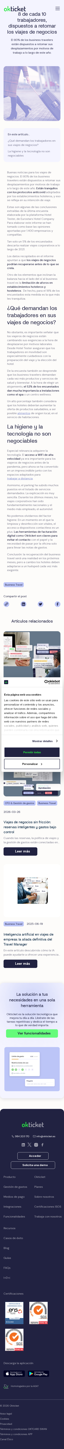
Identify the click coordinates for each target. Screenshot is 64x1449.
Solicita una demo (35, 1165)
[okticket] (33, 1124)
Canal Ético (6, 1439)
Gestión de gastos (15, 1186)
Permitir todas (32, 752)
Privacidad (6, 1423)
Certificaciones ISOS (47, 1206)
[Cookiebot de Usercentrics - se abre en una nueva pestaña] (45, 682)
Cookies (4, 1418)
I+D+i (7, 1277)
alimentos (23, 413)
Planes (38, 1186)
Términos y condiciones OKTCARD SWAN (23, 1429)
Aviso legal (6, 1413)
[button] (56, 8)
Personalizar (30, 763)
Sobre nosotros (44, 1196)
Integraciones (12, 1206)
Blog (6, 1248)
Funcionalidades (14, 1216)
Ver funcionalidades (34, 1033)
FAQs (7, 1267)
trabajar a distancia (20, 478)
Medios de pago (14, 1196)
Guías (7, 1258)
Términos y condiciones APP (16, 1434)
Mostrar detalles (42, 740)
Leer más (22, 851)
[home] (15, 8)
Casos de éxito (13, 1238)
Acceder (35, 1156)
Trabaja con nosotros (48, 1216)
